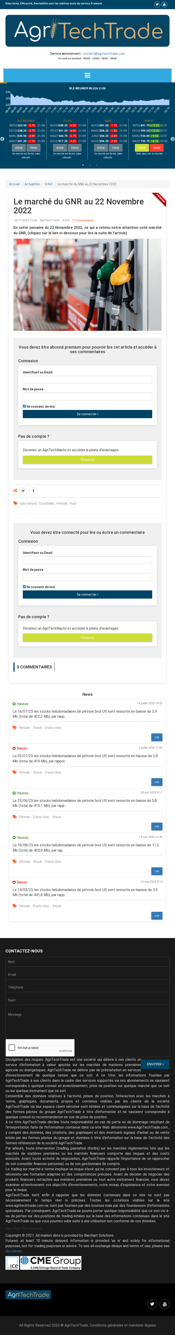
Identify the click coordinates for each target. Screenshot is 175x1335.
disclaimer (13, 1251)
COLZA (67, 121)
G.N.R (48, 184)
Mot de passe (33, 389)
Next (172, 139)
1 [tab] (83, 165)
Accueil (14, 184)
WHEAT (149, 121)
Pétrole (62, 503)
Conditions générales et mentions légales (123, 1325)
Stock (37, 728)
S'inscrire (87, 460)
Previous (2, 139)
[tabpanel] (26, 139)
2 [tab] (90, 165)
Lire (157, 737)
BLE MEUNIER (26, 121)
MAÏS (108, 121)
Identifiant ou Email (37, 372)
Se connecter (87, 414)
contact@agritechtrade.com (104, 53)
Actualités (32, 184)
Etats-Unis (53, 728)
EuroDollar (46, 503)
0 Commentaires (83, 220)
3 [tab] (96, 165)
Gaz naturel (28, 503)
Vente (156, 147)
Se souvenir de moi (40, 406)
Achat (142, 147)
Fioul (73, 503)
